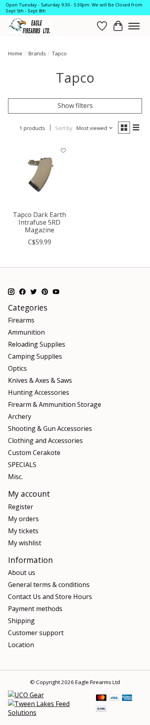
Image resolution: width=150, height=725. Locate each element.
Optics (17, 368)
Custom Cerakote (34, 452)
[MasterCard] (101, 699)
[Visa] (114, 699)
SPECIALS (22, 464)
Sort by (63, 128)
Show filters (75, 105)
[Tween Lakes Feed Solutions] (48, 712)
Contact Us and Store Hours (50, 596)
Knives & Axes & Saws (40, 380)
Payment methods (35, 608)
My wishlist (24, 542)
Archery (19, 416)
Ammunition (26, 332)
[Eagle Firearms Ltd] (30, 26)
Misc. (15, 476)
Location (21, 644)
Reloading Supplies (36, 344)
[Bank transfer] (101, 709)
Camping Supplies (35, 356)
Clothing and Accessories (45, 440)
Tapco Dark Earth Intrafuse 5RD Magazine (39, 222)
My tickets (23, 530)
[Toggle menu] (134, 26)
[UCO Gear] (26, 694)
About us (21, 572)
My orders (23, 518)
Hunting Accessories (38, 392)
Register (20, 506)
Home (15, 53)
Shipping (21, 620)
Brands (37, 53)
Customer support (36, 632)
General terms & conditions (49, 584)
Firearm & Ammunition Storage (54, 404)
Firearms (21, 320)
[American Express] (127, 699)
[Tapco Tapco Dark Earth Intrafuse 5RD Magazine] (39, 174)
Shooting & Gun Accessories (50, 428)
